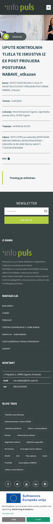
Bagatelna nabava (12, 442)
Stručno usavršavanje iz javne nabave (21, 327)
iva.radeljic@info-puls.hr (26, 380)
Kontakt (6, 348)
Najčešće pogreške (34, 442)
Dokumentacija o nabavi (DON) (18, 421)
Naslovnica (7, 305)
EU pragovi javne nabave (31, 449)
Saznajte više (8, 513)
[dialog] (26, 513)
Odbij (13, 519)
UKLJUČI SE (26, 220)
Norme (8, 435)
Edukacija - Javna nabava (14, 334)
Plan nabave (31, 456)
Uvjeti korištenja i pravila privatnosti (20, 341)
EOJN (45, 456)
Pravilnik (8, 462)
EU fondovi (9, 449)
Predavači (7, 320)
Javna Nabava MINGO (27, 462)
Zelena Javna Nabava (14, 469)
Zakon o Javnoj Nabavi (37, 428)
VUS (18, 456)
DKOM (7, 456)
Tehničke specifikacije (14, 414)
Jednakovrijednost (13, 428)
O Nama (5, 313)
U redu (38, 519)
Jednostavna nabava (26, 435)
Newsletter (26, 203)
